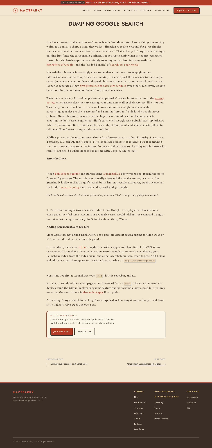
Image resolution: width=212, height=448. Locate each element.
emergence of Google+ (60, 65)
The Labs (138, 407)
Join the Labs (62, 331)
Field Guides (112, 10)
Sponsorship (192, 397)
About (87, 10)
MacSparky (31, 10)
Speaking (158, 402)
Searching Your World (124, 65)
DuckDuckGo (111, 174)
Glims (82, 247)
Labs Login (139, 413)
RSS (188, 407)
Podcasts (130, 10)
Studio (157, 407)
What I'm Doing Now (167, 396)
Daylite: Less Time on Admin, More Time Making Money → (118, 2)
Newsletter (84, 331)
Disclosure (191, 402)
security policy (70, 187)
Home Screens (161, 418)
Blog (97, 10)
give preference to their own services (103, 86)
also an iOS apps (93, 292)
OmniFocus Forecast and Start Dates (67, 364)
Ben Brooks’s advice (67, 174)
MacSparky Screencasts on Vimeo (146, 364)
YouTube (145, 10)
